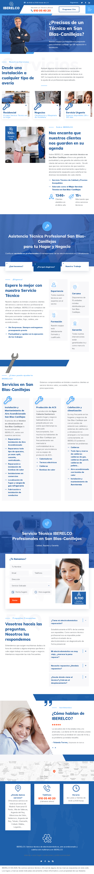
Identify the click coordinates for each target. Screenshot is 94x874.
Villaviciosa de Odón (17, 815)
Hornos (11, 456)
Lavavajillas (13, 445)
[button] (53, 747)
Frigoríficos (13, 449)
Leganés (17, 827)
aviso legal (36, 855)
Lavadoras (13, 442)
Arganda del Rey (17, 812)
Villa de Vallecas (20, 809)
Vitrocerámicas (15, 460)
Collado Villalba (17, 824)
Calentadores (77, 459)
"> (11, 8)
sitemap (27, 855)
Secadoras (13, 453)
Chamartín (23, 821)
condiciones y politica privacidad (56, 855)
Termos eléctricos (79, 462)
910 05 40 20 (42, 10)
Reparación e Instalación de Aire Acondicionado (48, 442)
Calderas (75, 466)
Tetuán (15, 821)
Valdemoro (12, 818)
